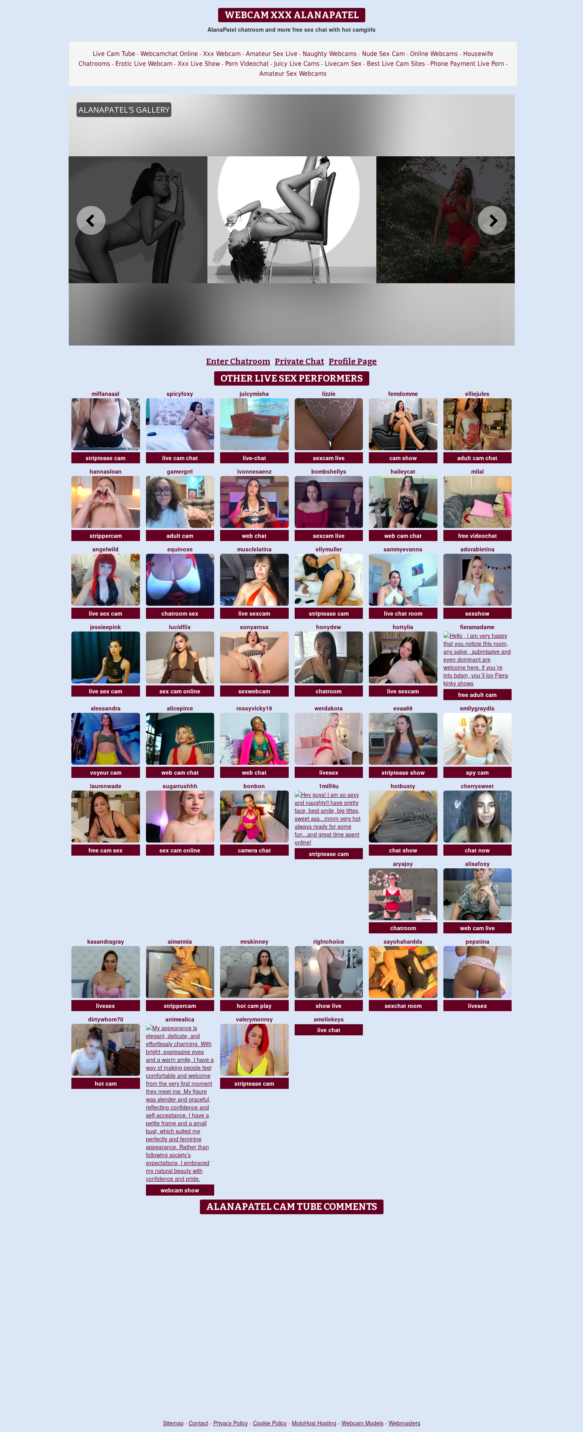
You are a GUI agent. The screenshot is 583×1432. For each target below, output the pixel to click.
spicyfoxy (180, 393)
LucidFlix (180, 627)
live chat (328, 1030)
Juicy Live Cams (297, 63)
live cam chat (180, 458)
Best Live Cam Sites (396, 63)
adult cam (180, 535)
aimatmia (180, 941)
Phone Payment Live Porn (467, 63)
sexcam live (329, 458)
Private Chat (299, 361)
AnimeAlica (179, 1019)
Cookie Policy (270, 1423)
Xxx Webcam (222, 54)
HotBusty (403, 786)
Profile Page (353, 361)
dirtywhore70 (105, 1019)
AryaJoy (403, 864)
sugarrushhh (180, 786)
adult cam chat (477, 458)
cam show (403, 458)
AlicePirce (180, 708)
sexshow (477, 613)
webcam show (180, 1190)
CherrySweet (477, 786)
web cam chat (403, 535)
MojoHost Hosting (314, 1423)
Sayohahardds (403, 941)
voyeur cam (105, 772)
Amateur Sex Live (271, 54)
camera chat (254, 850)
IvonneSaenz (254, 471)
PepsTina (477, 941)
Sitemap (173, 1423)
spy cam (477, 772)
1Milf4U (329, 786)
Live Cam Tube (114, 54)
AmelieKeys (329, 1019)
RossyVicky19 (254, 708)
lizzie (329, 393)
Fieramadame (477, 627)
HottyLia (403, 627)
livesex (328, 772)
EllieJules (477, 393)
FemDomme (403, 393)
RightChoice (328, 941)
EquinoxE (180, 549)
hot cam (106, 1083)
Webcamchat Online (169, 54)
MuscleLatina (254, 549)
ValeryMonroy (254, 1019)
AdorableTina (477, 549)
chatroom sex (179, 613)
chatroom (328, 691)
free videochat (477, 535)
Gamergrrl (180, 471)
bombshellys (328, 471)
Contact (198, 1423)
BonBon (254, 786)
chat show (403, 850)
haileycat (403, 471)
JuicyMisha (254, 393)
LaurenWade (105, 786)
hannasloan (106, 471)
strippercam (106, 535)
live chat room (403, 613)
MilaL (477, 471)
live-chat (254, 458)
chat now (477, 850)
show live (328, 1006)
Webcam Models (362, 1423)
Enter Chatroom (238, 361)
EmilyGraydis (477, 708)
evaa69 (402, 708)
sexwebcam (254, 691)
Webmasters (404, 1423)
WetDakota (329, 708)
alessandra (106, 708)
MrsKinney (254, 941)
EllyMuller (329, 549)
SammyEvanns (403, 549)
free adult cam (477, 695)
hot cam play (254, 1006)
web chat (254, 535)
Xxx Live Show (199, 63)
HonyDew (328, 627)
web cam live (477, 928)
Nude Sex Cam (383, 54)
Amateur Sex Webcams (293, 73)
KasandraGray (105, 941)
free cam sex (105, 850)
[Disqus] (292, 1317)
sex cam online (179, 691)
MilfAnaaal (105, 393)
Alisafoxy (477, 864)
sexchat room (403, 1006)
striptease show (403, 772)
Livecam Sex (343, 63)
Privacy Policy (230, 1423)
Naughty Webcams (330, 54)
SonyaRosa (254, 627)
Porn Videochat (247, 63)
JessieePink (105, 627)
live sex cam (105, 613)
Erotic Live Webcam (144, 63)
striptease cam (105, 458)
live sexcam (254, 613)
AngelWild (105, 549)
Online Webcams (434, 54)
